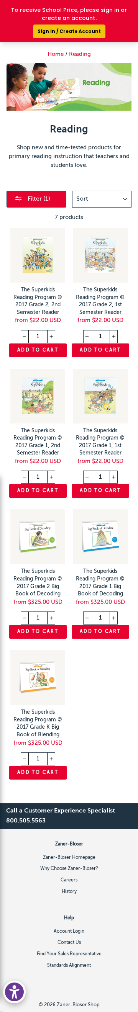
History (69, 891)
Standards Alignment (69, 965)
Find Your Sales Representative (69, 954)
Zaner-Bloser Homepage (69, 857)
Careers (69, 880)
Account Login (69, 931)
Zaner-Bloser (69, 844)
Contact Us (69, 942)
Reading (80, 54)
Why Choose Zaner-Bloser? (69, 868)
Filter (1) (38, 199)
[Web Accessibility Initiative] (14, 992)
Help (69, 918)
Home (56, 54)
